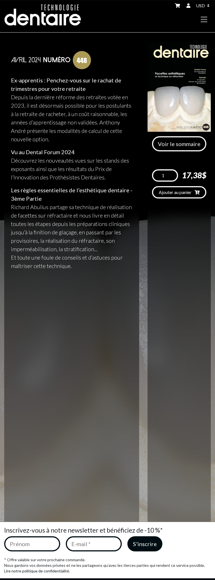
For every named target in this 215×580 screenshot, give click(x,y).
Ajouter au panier (175, 192)
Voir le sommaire (179, 143)
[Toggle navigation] (204, 19)
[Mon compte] (188, 5)
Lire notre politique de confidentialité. (37, 571)
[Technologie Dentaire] (46, 15)
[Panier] (178, 5)
